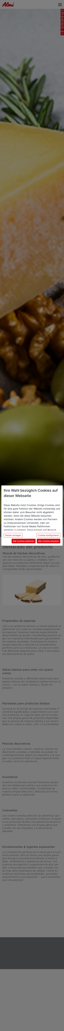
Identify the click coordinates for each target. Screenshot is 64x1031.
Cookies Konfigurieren (48, 535)
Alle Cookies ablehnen (23, 541)
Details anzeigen (13, 535)
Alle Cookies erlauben (48, 541)
